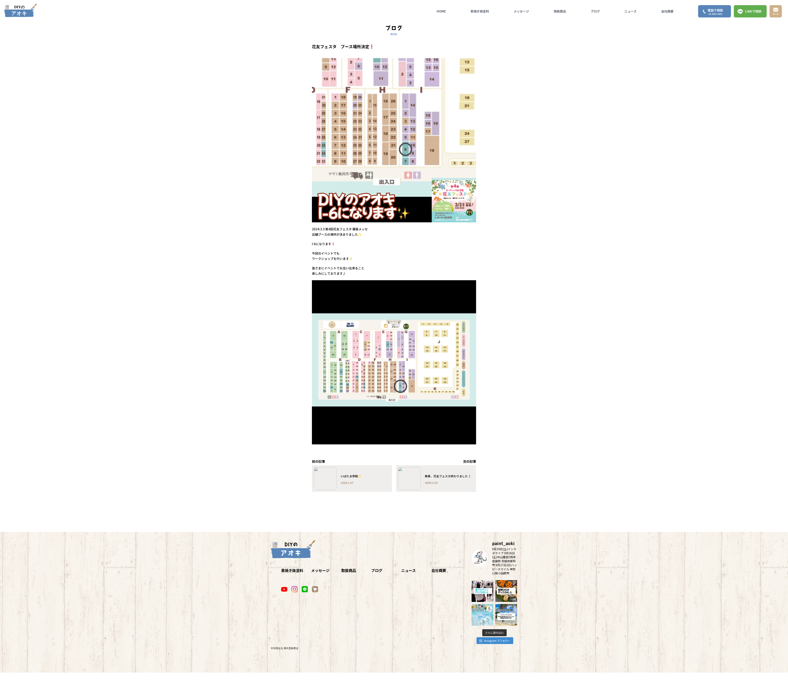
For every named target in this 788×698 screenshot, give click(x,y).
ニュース (630, 11)
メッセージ (521, 11)
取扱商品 (560, 11)
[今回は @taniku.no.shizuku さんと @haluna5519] (506, 591)
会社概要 (667, 11)
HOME (441, 11)
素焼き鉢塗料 (480, 11)
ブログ (595, 11)
